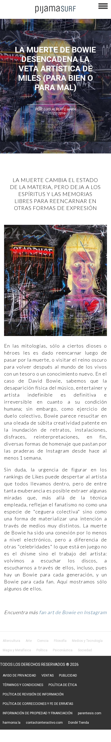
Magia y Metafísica (17, 650)
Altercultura (11, 641)
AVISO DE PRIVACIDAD (19, 675)
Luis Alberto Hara (59, 109)
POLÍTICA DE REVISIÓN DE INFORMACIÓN (33, 694)
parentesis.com (89, 713)
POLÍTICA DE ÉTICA (62, 685)
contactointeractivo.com (44, 722)
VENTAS (47, 675)
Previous (12, 281)
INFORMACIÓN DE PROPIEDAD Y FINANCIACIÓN (37, 713)
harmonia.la (11, 722)
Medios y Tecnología (87, 641)
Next (98, 281)
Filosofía (60, 641)
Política (41, 650)
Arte (29, 641)
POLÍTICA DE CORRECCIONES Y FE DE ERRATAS (38, 704)
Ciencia (42, 641)
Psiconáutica (62, 650)
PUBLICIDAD (68, 675)
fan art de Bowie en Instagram (73, 612)
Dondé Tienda (78, 722)
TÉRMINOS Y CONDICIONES (23, 685)
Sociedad (85, 650)
